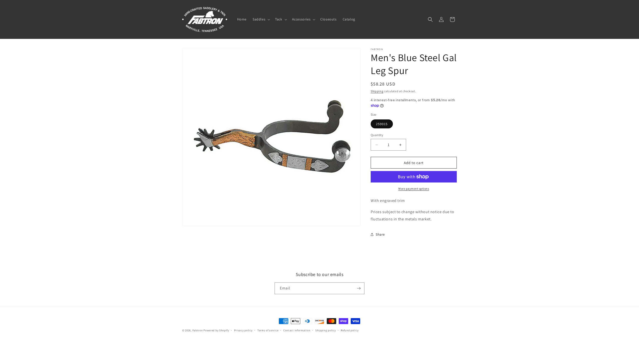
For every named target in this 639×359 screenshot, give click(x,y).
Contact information (296, 330)
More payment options (413, 188)
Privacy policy (243, 330)
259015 (382, 124)
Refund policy (349, 330)
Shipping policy (325, 330)
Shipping (377, 91)
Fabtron (197, 330)
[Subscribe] (358, 288)
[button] (261, 19)
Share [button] (380, 234)
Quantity (377, 135)
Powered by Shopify (216, 330)
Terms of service (267, 330)
